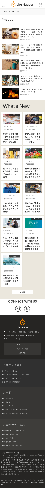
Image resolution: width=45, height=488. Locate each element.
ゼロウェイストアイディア (12, 378)
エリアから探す (9, 438)
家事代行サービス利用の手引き (14, 431)
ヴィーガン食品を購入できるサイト (15, 413)
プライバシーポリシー (14, 339)
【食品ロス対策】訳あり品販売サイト (16, 410)
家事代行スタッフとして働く (13, 446)
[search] (40, 2)
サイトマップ (23, 345)
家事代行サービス (14, 425)
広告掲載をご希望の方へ (15, 335)
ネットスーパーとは (10, 406)
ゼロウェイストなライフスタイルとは (16, 375)
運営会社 (22, 332)
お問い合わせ (34, 332)
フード (7, 393)
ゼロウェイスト (12, 365)
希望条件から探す (10, 442)
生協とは (7, 402)
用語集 (23, 353)
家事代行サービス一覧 (11, 434)
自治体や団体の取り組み (12, 382)
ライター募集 (11, 332)
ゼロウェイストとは (10, 371)
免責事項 (30, 335)
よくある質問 (23, 349)
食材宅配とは (8, 398)
